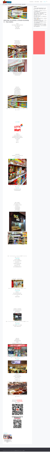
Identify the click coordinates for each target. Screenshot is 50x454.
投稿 (4, 433)
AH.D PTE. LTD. (8, 450)
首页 (3, 4)
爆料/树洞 (6, 433)
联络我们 (24, 450)
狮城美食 (41, 1)
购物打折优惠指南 (37, 1)
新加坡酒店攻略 (31, 1)
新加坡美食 (5, 4)
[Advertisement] (17, 34)
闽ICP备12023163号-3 (19, 450)
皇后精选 (45, 1)
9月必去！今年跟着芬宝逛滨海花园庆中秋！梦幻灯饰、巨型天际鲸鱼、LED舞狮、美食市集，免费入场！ (40, 9)
